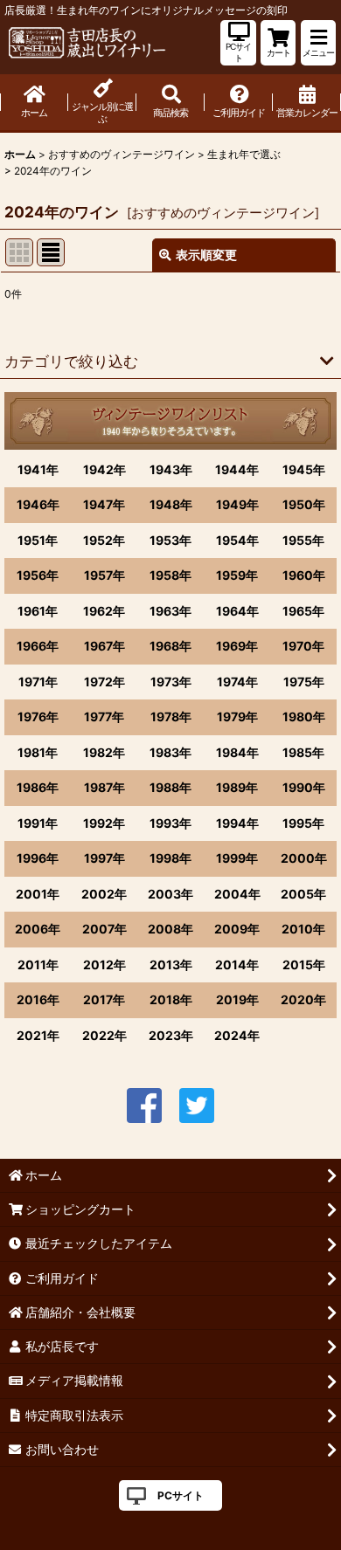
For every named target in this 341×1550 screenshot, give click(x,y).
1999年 (237, 858)
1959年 (237, 575)
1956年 (38, 575)
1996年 (38, 858)
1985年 (303, 752)
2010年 (303, 928)
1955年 (303, 540)
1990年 (303, 787)
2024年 (237, 1035)
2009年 (237, 928)
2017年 (104, 999)
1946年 (38, 504)
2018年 (171, 999)
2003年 (170, 893)
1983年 (170, 752)
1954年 (237, 540)
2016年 (38, 999)
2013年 (171, 964)
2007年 (104, 928)
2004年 (237, 893)
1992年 (104, 823)
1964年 (237, 610)
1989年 (237, 787)
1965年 (303, 610)
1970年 (303, 645)
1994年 (237, 823)
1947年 (104, 504)
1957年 (104, 575)
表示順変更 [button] (206, 254)
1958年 (170, 575)
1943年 (171, 469)
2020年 (303, 999)
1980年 (303, 716)
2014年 (237, 964)
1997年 (104, 858)
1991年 (37, 823)
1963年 (170, 610)
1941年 (38, 469)
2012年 (104, 964)
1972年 (104, 681)
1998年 (170, 858)
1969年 (237, 645)
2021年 (38, 1035)
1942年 (104, 469)
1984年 (237, 752)
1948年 (171, 504)
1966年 (38, 645)
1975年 (303, 681)
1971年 (38, 681)
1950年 (303, 504)
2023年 (171, 1035)
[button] (318, 42)
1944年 (237, 469)
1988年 (170, 787)
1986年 (38, 787)
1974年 (237, 681)
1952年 (104, 540)
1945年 (303, 469)
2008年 (170, 928)
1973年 (170, 681)
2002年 (104, 893)
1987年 (104, 787)
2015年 (303, 964)
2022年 (104, 1035)
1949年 (237, 504)
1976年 (38, 716)
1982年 (104, 752)
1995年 (303, 823)
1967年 (104, 645)
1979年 (237, 716)
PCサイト (180, 1495)
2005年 (303, 893)
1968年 (170, 645)
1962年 (104, 610)
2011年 (38, 964)
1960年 (303, 575)
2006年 (37, 928)
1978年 (170, 716)
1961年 (37, 610)
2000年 (304, 858)
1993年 (170, 823)
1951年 (37, 540)
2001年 (37, 893)
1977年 (104, 716)
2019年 (237, 999)
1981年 (37, 752)
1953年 (170, 540)
